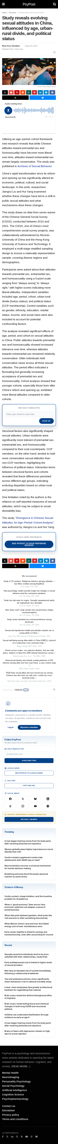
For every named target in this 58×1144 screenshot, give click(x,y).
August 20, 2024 (31, 46)
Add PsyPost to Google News (29, 773)
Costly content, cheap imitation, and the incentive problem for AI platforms (28, 897)
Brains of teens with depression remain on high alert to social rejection (27, 1032)
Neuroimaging (10, 1077)
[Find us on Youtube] (26, 1136)
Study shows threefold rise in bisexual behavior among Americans (29, 620)
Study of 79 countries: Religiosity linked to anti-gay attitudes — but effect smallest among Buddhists (29, 582)
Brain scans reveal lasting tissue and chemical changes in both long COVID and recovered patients (27, 1006)
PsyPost (29, 4)
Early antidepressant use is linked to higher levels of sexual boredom (28, 963)
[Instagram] (22, 806)
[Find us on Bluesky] (36, 1136)
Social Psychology (13, 1085)
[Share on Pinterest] (34, 92)
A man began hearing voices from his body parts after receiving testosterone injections (28, 842)
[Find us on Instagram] (17, 1136)
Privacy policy (10, 1114)
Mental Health (10, 1072)
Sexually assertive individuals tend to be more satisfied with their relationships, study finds (27, 955)
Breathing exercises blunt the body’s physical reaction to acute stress (26, 875)
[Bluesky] (35, 799)
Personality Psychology (16, 1081)
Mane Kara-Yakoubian (11, 46)
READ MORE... (21, 1066)
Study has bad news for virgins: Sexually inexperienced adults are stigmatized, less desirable (29, 601)
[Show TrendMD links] (54, 689)
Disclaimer (8, 1110)
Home (4, 13)
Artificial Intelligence (14, 1090)
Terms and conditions (15, 1119)
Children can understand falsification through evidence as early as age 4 (27, 1015)
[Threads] (10, 806)
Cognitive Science (13, 1094)
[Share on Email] (11, 92)
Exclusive (12, 13)
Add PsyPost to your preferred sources (29, 544)
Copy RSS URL (29, 785)
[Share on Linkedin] (40, 92)
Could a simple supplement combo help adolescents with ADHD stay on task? (24, 858)
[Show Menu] (3, 4)
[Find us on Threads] (32, 1136)
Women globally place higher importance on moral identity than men (29, 850)
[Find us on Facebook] (2, 1136)
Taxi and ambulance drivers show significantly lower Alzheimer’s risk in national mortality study (28, 980)
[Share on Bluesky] (42, 97)
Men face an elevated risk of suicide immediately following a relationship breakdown (28, 972)
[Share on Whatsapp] (28, 92)
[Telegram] (47, 806)
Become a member (29, 727)
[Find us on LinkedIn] (12, 1136)
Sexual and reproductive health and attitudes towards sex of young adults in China (29, 631)
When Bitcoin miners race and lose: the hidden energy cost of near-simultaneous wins (27, 924)
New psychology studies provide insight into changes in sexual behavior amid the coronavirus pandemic (29, 592)
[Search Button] (54, 4)
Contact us (8, 1106)
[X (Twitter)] (22, 799)
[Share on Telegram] (46, 92)
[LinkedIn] (47, 799)
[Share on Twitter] (5, 92)
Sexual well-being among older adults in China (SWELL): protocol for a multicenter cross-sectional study (29, 641)
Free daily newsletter (29, 408)
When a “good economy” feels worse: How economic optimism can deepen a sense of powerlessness (25, 907)
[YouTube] (35, 806)
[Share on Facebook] (52, 92)
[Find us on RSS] (22, 1136)
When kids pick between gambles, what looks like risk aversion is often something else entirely (28, 916)
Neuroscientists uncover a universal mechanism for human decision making (28, 866)
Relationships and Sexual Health (31, 13)
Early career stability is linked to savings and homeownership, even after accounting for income (29, 933)
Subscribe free (29, 760)
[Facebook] (10, 799)
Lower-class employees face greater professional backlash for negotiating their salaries (28, 988)
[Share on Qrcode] (17, 92)
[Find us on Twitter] (7, 1136)
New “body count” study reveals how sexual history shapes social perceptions (29, 611)
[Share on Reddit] (22, 92)
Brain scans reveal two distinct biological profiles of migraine (28, 996)
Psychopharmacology (15, 1099)
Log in (11, 727)
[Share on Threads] (15, 97)
